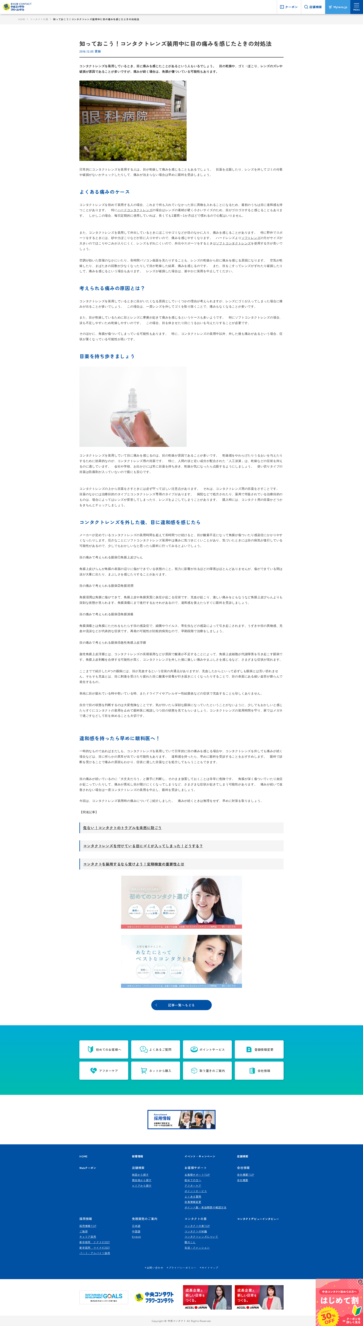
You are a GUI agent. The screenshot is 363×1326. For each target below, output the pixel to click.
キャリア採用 (87, 1236)
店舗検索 (242, 1156)
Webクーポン (87, 1168)
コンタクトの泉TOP (197, 1226)
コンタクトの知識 (196, 1231)
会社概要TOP (245, 1174)
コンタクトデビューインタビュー (258, 1219)
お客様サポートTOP (197, 1174)
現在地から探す (142, 1180)
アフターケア (193, 1185)
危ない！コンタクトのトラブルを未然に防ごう (122, 827)
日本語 (136, 1226)
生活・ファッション (197, 1247)
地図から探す (140, 1174)
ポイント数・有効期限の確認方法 (205, 1207)
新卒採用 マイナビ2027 (94, 1247)
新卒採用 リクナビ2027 (94, 1242)
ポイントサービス (196, 1191)
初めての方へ (193, 1180)
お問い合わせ (155, 1267)
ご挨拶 (83, 1231)
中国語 (136, 1231)
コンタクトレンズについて (201, 1236)
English (136, 1236)
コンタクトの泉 (39, 19)
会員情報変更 (193, 1202)
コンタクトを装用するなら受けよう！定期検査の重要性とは (133, 864)
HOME (21, 19)
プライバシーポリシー (183, 1267)
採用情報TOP (87, 1226)
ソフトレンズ (251, 237)
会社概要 (242, 1180)
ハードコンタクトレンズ (135, 210)
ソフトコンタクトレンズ (233, 243)
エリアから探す (142, 1185)
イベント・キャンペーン (200, 1156)
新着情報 (137, 1156)
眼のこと (190, 1242)
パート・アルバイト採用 (94, 1253)
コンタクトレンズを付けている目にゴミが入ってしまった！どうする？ (143, 846)
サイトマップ (210, 1267)
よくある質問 (193, 1196)
